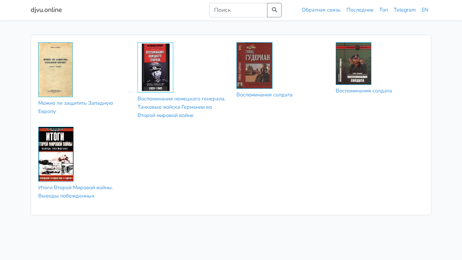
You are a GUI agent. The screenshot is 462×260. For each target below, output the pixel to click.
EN (425, 9)
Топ (383, 9)
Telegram (405, 9)
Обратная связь (321, 9)
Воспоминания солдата (264, 94)
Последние (360, 9)
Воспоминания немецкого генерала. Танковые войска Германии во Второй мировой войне (182, 107)
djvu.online (46, 9)
